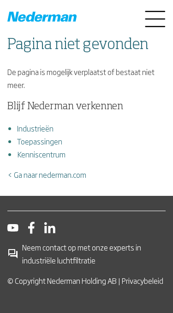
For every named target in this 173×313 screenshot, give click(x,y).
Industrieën (35, 128)
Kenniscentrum (41, 154)
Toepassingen (39, 141)
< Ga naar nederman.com (46, 174)
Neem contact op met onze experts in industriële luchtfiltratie (81, 254)
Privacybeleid (142, 280)
